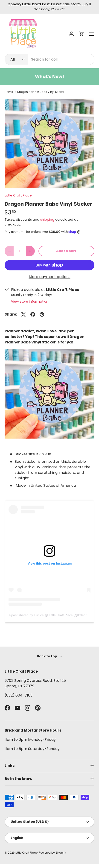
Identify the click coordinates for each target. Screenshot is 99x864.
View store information (29, 301)
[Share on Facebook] (32, 314)
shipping (47, 219)
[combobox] (49, 59)
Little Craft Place (18, 195)
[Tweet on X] (23, 314)
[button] (81, 34)
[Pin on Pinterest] (42, 314)
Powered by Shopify (52, 853)
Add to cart (66, 251)
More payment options (49, 276)
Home (9, 92)
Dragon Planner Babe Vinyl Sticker (40, 92)
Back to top (47, 656)
